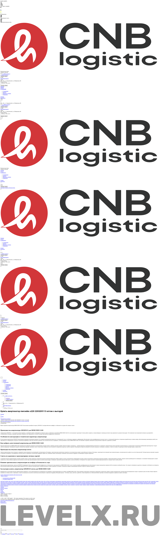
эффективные (119, 484)
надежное (126, 482)
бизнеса (96, 481)
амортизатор (6, 474)
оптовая (14, 483)
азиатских (69, 481)
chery (10, 481)
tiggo (40, 481)
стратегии (77, 484)
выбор (114, 481)
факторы (100, 484)
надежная (117, 482)
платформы (63, 483)
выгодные (142, 481)
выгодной (138, 481)
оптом (16, 474)
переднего (54, 483)
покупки (103, 483)
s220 (14, 474)
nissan (24, 481)
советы (57, 484)
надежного (122, 482)
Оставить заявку (4, 85)
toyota (42, 481)
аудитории (88, 481)
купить (2, 474)
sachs (35, 481)
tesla (37, 481)
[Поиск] (1, 99)
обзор (154, 482)
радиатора (21, 484)
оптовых (26, 483)
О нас (1, 490)
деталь (6, 482)
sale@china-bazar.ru (4, 78)
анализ (80, 481)
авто (49, 481)
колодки (83, 482)
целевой (107, 484)
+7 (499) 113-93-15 (6, 73)
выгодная (125, 481)
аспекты (84, 481)
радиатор (16, 484)
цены (112, 484)
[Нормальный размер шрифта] (1, 3)
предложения (152, 483)
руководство (43, 484)
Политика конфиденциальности (7, 500)
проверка (9, 484)
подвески (73, 483)
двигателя (2, 482)
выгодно (129, 481)
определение (3, 483)
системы (53, 484)
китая (76, 482)
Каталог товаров (4, 488)
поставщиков (131, 483)
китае (60, 482)
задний (29, 482)
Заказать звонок (4, 76)
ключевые (79, 482)
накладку (146, 482)
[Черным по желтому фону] (0, 11)
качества (53, 482)
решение (25, 484)
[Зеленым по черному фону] (0, 13)
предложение (146, 483)
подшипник (88, 483)
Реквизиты (5, 94)
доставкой (18, 482)
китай (63, 482)
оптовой (18, 483)
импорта (49, 482)
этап (115, 484)
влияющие (110, 481)
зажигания (34, 482)
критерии (98, 482)
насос (149, 482)
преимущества (3, 484)
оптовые (22, 483)
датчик (157, 481)
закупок (45, 482)
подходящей (83, 483)
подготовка (77, 483)
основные (39, 483)
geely (12, 481)
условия (96, 484)
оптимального (9, 483)
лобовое (108, 482)
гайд (150, 481)
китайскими (67, 482)
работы (12, 484)
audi (1, 481)
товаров (84, 484)
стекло (68, 484)
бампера (92, 481)
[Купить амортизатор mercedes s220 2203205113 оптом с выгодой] (14, 421)
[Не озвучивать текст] (1, 21)
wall (47, 481)
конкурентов (93, 482)
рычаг (50, 484)
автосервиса (52, 481)
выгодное (133, 481)
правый (141, 483)
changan (6, 481)
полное (106, 483)
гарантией (153, 481)
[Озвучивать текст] (1, 19)
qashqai (32, 481)
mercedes (11, 474)
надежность (131, 482)
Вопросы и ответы (7, 93)
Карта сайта (3, 501)
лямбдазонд (112, 482)
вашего (102, 481)
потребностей (137, 483)
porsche (29, 481)
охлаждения (49, 483)
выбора (117, 481)
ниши (152, 482)
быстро (99, 481)
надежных (136, 482)
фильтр (103, 484)
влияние (106, 481)
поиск (92, 483)
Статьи (2, 96)
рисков (35, 484)
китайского (72, 482)
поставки (114, 483)
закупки (41, 482)
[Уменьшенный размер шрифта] (1, 2)
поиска (95, 483)
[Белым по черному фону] (0, 9)
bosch (3, 481)
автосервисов (58, 481)
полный (110, 483)
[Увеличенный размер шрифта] (1, 5)
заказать (38, 482)
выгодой (20, 474)
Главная (2, 86)
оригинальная (34, 483)
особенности (44, 483)
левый (104, 482)
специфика (61, 484)
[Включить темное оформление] (1, 117)
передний (59, 483)
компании (88, 482)
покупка (99, 483)
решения (29, 484)
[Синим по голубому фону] (0, 10)
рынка (47, 484)
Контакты (2, 98)
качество (57, 482)
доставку (22, 482)
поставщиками (124, 483)
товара (81, 484)
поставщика (118, 483)
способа (65, 484)
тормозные (92, 484)
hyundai (17, 481)
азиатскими (64, 481)
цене (110, 484)
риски (32, 484)
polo (26, 481)
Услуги (2, 88)
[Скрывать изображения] (1, 17)
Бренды (4, 92)
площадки (68, 483)
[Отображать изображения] (1, 15)
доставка (10, 482)
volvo (45, 481)
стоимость (72, 484)
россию (38, 484)
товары (87, 484)
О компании (3, 89)
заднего (26, 482)
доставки (14, 482)
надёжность (141, 482)
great (14, 481)
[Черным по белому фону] (0, 7)
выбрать (121, 481)
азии (72, 481)
